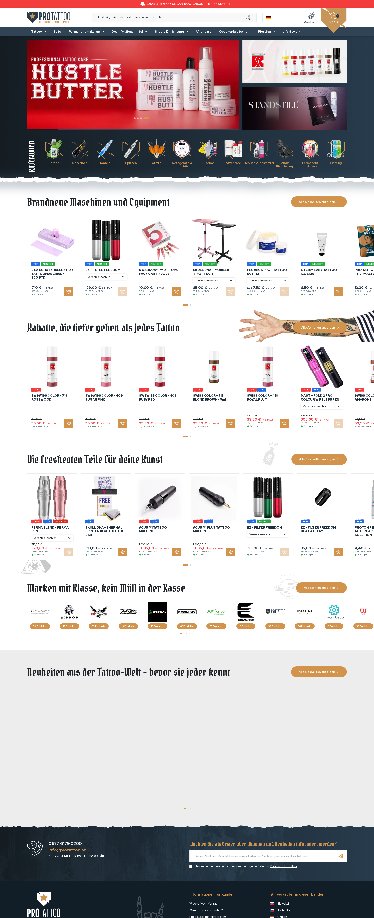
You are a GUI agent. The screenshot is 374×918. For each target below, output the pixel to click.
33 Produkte (275, 626)
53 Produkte (99, 626)
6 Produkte (334, 626)
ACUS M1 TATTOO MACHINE (153, 529)
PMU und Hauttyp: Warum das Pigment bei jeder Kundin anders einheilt (226, 754)
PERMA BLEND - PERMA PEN (50, 529)
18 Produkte (157, 626)
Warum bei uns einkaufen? (206, 910)
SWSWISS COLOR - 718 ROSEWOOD (49, 397)
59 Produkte (40, 626)
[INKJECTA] (128, 612)
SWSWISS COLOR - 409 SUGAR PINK (104, 397)
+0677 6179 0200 (221, 4)
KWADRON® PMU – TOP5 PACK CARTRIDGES (158, 272)
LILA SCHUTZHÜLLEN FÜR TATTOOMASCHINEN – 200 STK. (52, 273)
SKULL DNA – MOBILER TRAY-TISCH (211, 272)
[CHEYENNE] (40, 612)
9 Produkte (246, 626)
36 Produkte (304, 626)
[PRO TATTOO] (275, 612)
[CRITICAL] (157, 612)
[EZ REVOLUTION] (216, 612)
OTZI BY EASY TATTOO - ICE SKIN (320, 272)
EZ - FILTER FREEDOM (102, 270)
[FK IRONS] (98, 612)
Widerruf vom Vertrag (203, 904)
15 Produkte (69, 626)
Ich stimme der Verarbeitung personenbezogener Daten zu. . (246, 866)
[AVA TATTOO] (363, 612)
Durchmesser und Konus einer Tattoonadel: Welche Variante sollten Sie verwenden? (146, 754)
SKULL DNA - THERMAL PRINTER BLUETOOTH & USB (104, 531)
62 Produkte (187, 626)
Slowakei (283, 904)
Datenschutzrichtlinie (283, 866)
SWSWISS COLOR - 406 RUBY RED (157, 397)
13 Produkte (128, 626)
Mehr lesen (82, 794)
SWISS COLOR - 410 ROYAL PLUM (262, 397)
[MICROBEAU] (334, 612)
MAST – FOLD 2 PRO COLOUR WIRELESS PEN (320, 397)
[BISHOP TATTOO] (69, 612)
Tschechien (285, 910)
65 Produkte (216, 626)
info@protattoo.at (67, 850)
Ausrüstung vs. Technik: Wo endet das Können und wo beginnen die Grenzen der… (62, 754)
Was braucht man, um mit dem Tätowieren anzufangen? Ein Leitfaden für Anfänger (308, 754)
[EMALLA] (304, 612)
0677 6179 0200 (65, 843)
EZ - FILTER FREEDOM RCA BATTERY (318, 529)
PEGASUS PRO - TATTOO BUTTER (267, 272)
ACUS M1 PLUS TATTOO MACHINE (211, 529)
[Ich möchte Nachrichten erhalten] (341, 856)
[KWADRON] (187, 612)
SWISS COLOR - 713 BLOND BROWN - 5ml (209, 397)
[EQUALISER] (246, 612)
